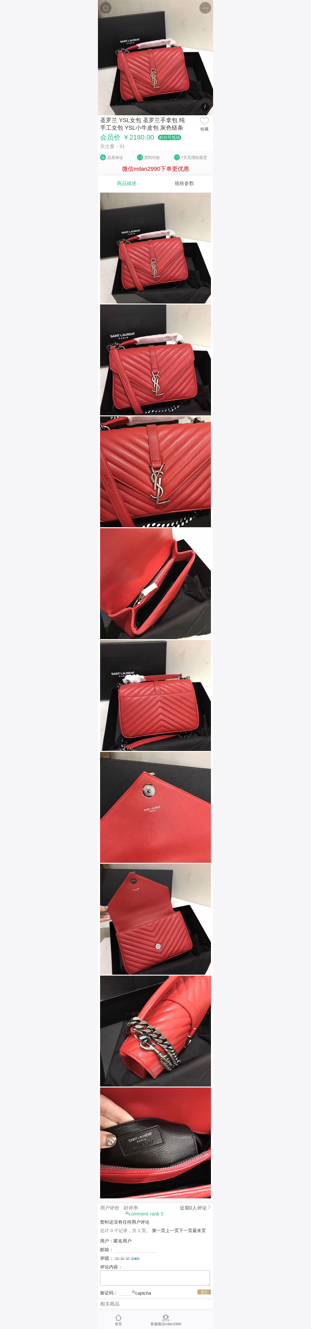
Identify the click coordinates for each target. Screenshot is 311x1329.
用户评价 (110, 1208)
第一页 (158, 1230)
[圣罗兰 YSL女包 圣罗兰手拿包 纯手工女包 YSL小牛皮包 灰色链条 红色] (155, 57)
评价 (175, 8)
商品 (135, 8)
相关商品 (110, 1304)
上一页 (172, 1230)
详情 (155, 8)
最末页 (199, 1230)
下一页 (185, 1230)
